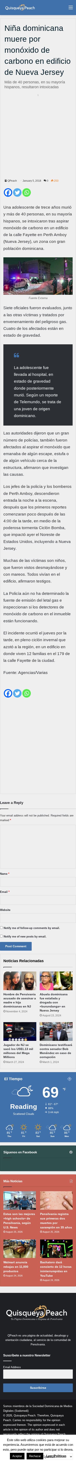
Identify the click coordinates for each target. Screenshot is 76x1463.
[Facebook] (8, 192)
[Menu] (71, 9)
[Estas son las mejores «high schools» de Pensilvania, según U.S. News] (19, 1200)
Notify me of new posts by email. (25, 936)
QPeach (12, 180)
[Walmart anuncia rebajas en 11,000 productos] (19, 1248)
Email (5, 891)
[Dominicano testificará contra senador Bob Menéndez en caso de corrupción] (56, 1031)
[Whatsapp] (26, 192)
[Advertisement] (38, 135)
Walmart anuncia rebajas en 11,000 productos (15, 1267)
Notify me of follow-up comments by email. (32, 928)
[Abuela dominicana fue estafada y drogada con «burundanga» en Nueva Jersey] (56, 981)
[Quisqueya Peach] (20, 7)
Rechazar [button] (35, 1456)
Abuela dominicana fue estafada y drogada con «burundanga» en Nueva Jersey (54, 1002)
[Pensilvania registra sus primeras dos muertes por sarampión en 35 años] (56, 1200)
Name (4, 873)
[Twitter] (17, 192)
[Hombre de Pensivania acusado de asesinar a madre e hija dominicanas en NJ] (19, 981)
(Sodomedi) (21, 1410)
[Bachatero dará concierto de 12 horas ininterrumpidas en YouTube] (56, 1248)
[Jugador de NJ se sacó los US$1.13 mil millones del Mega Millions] (19, 1031)
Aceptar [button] (17, 1456)
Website (5, 910)
